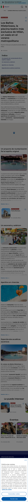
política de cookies (7, 489)
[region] (14, 480)
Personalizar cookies (14, 494)
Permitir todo (14, 499)
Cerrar (25, 459)
